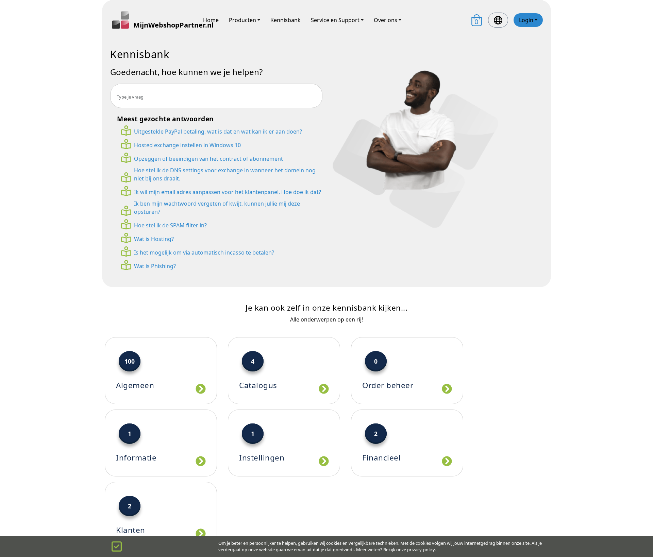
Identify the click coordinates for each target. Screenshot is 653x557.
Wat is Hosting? (154, 239)
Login (526, 20)
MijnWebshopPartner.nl (162, 25)
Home (211, 20)
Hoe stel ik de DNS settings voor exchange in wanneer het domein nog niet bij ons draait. (225, 174)
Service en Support (335, 20)
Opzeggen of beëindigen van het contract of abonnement (208, 158)
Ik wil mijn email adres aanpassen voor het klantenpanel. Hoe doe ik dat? (227, 192)
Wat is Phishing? (155, 266)
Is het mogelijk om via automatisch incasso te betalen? (204, 252)
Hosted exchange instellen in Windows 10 (187, 145)
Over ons (385, 20)
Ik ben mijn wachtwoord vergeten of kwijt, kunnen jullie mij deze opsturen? (217, 207)
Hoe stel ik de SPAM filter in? (170, 225)
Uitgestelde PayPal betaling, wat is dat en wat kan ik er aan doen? (218, 131)
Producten (242, 20)
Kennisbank (285, 20)
